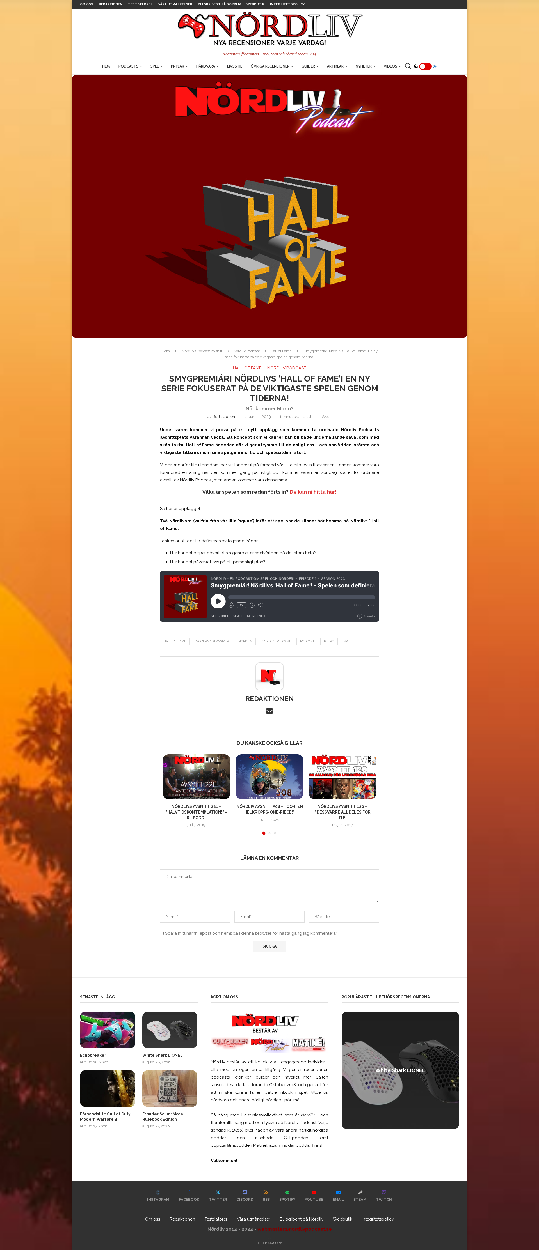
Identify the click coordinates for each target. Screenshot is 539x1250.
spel (347, 641)
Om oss (86, 4)
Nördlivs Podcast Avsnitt (202, 351)
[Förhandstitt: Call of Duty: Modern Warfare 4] (107, 1088)
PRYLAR (177, 66)
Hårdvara (205, 66)
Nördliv (245, 641)
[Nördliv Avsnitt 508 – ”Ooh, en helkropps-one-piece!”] (269, 776)
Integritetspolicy (287, 4)
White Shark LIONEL (162, 1055)
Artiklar (335, 66)
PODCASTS (128, 66)
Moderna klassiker (212, 641)
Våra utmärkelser (175, 4)
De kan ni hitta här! (313, 492)
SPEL (154, 66)
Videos (390, 66)
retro (329, 641)
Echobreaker (93, 1055)
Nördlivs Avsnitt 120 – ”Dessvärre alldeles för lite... (343, 812)
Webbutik (255, 4)
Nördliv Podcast (246, 351)
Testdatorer (140, 4)
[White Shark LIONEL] (170, 1030)
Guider (308, 66)
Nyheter (364, 66)
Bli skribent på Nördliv (219, 4)
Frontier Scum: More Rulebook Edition (162, 1117)
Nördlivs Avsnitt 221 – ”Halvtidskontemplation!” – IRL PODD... (196, 812)
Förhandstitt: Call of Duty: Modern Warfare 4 (106, 1117)
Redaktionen (110, 4)
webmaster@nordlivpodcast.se (294, 1229)
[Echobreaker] (107, 1030)
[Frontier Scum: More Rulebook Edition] (170, 1088)
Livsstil (234, 66)
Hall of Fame (281, 351)
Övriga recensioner (270, 66)
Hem (106, 66)
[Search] (408, 66)
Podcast (307, 641)
